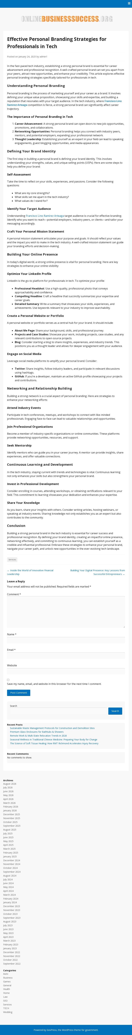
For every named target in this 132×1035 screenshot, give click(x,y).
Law (5, 996)
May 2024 (8, 887)
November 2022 (11, 956)
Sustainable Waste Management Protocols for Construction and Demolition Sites (52, 728)
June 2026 (8, 791)
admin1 (43, 56)
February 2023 (10, 944)
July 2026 (8, 787)
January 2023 (10, 948)
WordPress (67, 1029)
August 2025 (9, 829)
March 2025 (9, 848)
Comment (14, 594)
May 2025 (8, 841)
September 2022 (11, 963)
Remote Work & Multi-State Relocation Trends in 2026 (38, 735)
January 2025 (10, 856)
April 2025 (8, 844)
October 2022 (10, 959)
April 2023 (8, 936)
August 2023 (9, 921)
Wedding (7, 1012)
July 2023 (8, 925)
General (7, 985)
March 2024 (9, 894)
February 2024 (10, 898)
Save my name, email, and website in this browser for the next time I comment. (54, 684)
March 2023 (9, 940)
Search (13, 705)
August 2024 (9, 875)
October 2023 (10, 913)
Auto (5, 973)
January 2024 (10, 902)
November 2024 (11, 864)
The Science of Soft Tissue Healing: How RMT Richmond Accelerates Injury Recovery (54, 743)
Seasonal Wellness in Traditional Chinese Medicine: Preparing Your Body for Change (53, 739)
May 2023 (8, 933)
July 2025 (8, 833)
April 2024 (8, 890)
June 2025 (8, 837)
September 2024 (11, 871)
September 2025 (11, 825)
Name (11, 634)
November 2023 (11, 910)
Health (6, 989)
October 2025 (10, 822)
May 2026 (8, 795)
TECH (6, 1008)
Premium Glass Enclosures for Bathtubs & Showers (37, 731)
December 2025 (11, 814)
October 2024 (10, 867)
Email (11, 650)
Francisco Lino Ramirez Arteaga (45, 216)
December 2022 (11, 952)
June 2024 (8, 883)
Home (6, 992)
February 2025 (10, 852)
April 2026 (8, 799)
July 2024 (8, 879)
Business (8, 977)
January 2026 (10, 810)
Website (12, 665)
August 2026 (9, 783)
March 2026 (9, 802)
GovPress (52, 1029)
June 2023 (8, 929)
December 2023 (11, 906)
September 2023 (11, 917)
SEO (5, 1000)
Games (7, 981)
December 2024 (11, 860)
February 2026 (10, 806)
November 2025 (11, 818)
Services (12, 559)
